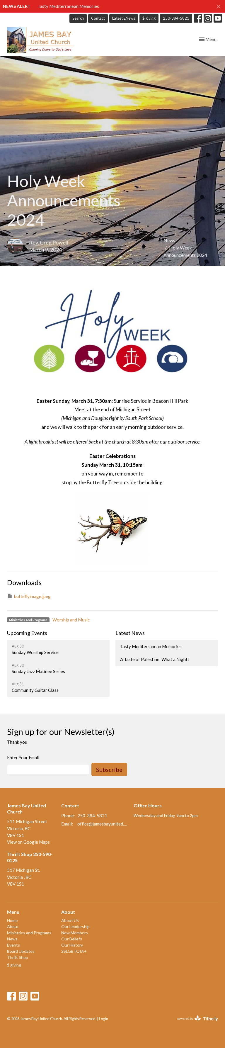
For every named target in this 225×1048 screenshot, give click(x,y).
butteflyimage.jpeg (32, 596)
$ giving (149, 18)
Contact (98, 18)
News (169, 240)
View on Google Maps (28, 842)
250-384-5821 (176, 18)
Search (78, 18)
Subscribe (109, 769)
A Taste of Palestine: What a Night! (154, 659)
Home (12, 920)
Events (13, 944)
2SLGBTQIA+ (74, 951)
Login (103, 1018)
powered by (194, 1023)
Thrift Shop (17, 957)
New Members (74, 932)
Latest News (130, 633)
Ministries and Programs (29, 932)
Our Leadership (75, 926)
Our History (72, 944)
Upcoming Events (27, 633)
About (13, 926)
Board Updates (21, 951)
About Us (70, 920)
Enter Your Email (23, 757)
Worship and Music (71, 619)
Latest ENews (123, 18)
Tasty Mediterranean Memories (68, 6)
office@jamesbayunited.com (102, 823)
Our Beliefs (71, 938)
